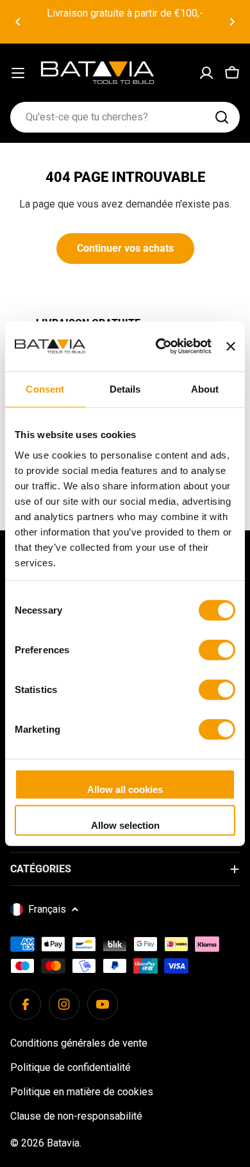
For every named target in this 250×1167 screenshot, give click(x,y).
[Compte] (206, 73)
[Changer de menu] (18, 73)
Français (47, 909)
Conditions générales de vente (78, 1043)
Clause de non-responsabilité (76, 1116)
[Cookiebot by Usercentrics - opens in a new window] (159, 346)
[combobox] (125, 117)
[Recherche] (221, 117)
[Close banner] (230, 346)
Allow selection (125, 824)
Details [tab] (125, 389)
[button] (18, 21)
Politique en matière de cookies (81, 1092)
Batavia (63, 1143)
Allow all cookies (125, 789)
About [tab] (205, 389)
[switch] (217, 650)
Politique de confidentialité (70, 1067)
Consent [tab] (45, 389)
